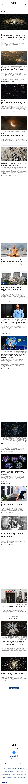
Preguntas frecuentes (21, 777)
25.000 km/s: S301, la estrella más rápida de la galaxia (14, 442)
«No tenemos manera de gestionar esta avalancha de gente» (14, 607)
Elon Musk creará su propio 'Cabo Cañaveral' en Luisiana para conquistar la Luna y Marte (13, 69)
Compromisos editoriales (19, 771)
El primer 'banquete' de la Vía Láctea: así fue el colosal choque (13, 674)
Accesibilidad (8, 769)
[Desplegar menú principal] (2, 5)
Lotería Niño (13, 774)
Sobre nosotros (9, 766)
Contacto (15, 766)
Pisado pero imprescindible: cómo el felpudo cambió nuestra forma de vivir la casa (13, 504)
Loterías (4, 777)
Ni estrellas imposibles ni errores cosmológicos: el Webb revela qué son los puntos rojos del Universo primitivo (13, 102)
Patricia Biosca (4, 81)
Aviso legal (22, 768)
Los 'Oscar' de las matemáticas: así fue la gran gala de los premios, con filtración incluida (13, 355)
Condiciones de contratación (9, 771)
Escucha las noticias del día (11, 777)
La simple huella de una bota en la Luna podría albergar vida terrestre (13, 164)
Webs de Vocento (23, 782)
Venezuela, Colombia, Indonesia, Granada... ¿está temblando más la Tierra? (12, 289)
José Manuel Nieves (4, 47)
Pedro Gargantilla (4, 268)
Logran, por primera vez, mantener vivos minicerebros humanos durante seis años (13, 472)
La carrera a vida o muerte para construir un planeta (13, 36)
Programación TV (16, 776)
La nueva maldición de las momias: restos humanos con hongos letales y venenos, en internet (12, 535)
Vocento (4, 766)
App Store (8, 763)
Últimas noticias (23, 776)
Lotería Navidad (4, 776)
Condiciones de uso (15, 768)
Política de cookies (7, 768)
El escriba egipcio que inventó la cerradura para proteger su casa (11, 260)
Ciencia (3, 11)
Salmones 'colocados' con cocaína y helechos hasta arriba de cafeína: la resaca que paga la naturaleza (14, 643)
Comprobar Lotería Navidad (21, 774)
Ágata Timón (3, 368)
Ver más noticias (14, 688)
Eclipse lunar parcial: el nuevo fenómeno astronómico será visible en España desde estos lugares (13, 135)
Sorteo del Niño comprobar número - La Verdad (12, 779)
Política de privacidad (22, 766)
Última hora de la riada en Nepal (14, 8)
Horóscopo (10, 776)
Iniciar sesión (26, 5)
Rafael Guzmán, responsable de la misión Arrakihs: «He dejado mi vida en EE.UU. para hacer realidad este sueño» (13, 322)
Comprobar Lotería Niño (6, 774)
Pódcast (22, 779)
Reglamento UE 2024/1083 (17, 769)
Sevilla (16, 5)
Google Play (21, 763)
